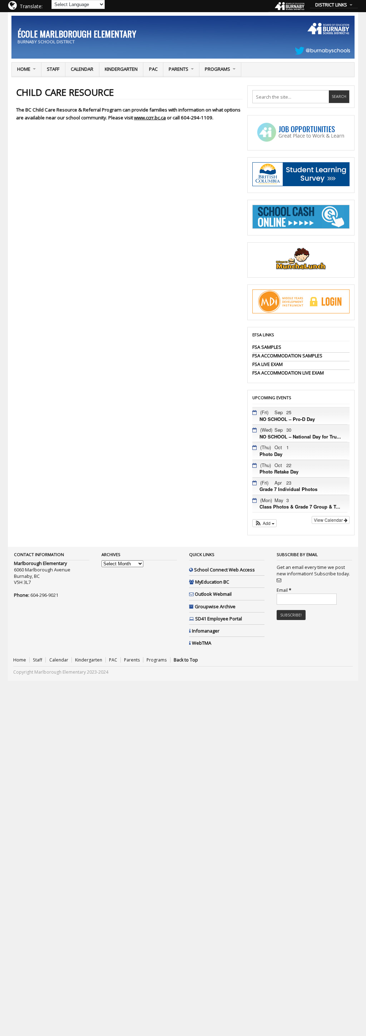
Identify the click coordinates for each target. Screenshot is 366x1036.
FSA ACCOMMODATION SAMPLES (287, 355)
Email (284, 590)
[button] (265, 523)
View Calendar (329, 520)
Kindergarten (121, 69)
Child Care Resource (65, 92)
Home (23, 69)
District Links (331, 4)
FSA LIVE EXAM (267, 364)
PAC (153, 69)
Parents (178, 69)
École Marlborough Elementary (77, 33)
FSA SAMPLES (266, 347)
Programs (217, 69)
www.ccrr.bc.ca (150, 117)
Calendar (82, 69)
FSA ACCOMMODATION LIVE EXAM (288, 373)
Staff (53, 69)
